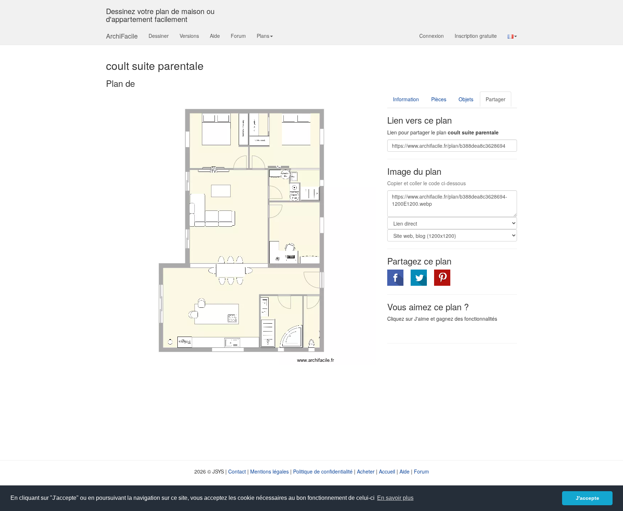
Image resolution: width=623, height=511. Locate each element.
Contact (237, 471)
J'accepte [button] (587, 498)
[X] (419, 278)
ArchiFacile (122, 35)
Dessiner (159, 35)
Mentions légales (269, 471)
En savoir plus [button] (395, 498)
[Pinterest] (442, 278)
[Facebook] (395, 278)
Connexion (431, 35)
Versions (189, 35)
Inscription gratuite (476, 35)
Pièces (438, 99)
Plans (263, 35)
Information (406, 99)
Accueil (387, 471)
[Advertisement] (447, 401)
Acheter (366, 471)
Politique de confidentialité (323, 471)
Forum (238, 35)
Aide (215, 35)
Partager (495, 99)
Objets (466, 99)
